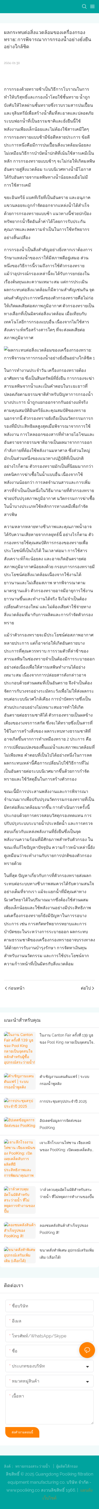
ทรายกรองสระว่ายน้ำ (33, 1466)
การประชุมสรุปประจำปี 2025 (63, 1101)
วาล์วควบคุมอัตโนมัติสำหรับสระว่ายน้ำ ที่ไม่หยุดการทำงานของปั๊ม (67, 1193)
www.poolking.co (23, 1490)
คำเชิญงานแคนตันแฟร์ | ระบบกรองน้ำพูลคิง (64, 1080)
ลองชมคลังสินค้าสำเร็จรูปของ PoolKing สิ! (64, 1229)
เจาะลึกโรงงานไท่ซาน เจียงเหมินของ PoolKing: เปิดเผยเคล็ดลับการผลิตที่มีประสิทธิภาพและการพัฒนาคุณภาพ (66, 1147)
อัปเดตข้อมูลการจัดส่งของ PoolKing (60, 1124)
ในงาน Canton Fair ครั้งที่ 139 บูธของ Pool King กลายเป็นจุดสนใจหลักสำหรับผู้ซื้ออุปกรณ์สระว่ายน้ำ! (66, 1039)
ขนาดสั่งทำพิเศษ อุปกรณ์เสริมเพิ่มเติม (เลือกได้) (67, 1253)
